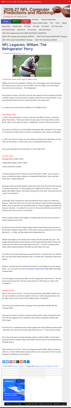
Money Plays (6, 26)
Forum (57, 23)
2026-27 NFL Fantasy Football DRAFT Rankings (52, 36)
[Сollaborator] (14, 389)
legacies (38, 366)
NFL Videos (45, 26)
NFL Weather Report (8, 30)
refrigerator (49, 366)
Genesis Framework (45, 404)
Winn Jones (22, 53)
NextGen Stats (17, 26)
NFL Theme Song (57, 26)
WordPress (57, 404)
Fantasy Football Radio (48, 19)
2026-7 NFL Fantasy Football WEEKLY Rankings (17, 40)
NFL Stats (36, 26)
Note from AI (21, 30)
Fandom (15, 366)
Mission (64, 23)
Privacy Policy (32, 30)
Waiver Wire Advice (45, 30)
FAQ (51, 23)
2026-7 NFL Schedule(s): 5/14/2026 (46, 40)
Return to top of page (14, 404)
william (56, 366)
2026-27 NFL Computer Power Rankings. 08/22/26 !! (18, 36)
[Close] (69, 1)
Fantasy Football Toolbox (40, 23)
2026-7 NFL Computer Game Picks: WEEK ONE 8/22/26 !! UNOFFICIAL (24, 33)
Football (21, 366)
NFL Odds (27, 26)
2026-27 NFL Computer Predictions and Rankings (29, 11)
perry (43, 366)
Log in (64, 404)
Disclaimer (35, 19)
